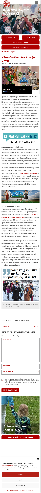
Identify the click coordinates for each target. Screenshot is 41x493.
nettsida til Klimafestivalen (27, 173)
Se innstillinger (20, 485)
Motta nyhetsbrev (20, 42)
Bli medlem (10, 37)
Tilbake (6, 52)
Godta (20, 474)
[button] (38, 460)
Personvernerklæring (11, 384)
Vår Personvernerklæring (26, 490)
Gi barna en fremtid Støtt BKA (16, 428)
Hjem (13, 52)
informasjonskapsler (7, 465)
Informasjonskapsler (12, 490)
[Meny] (36, 2)
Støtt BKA (31, 37)
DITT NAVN (6, 365)
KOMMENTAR (7, 340)
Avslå (20, 480)
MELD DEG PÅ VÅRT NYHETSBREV (20, 437)
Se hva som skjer (20, 47)
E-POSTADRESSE (8, 371)
